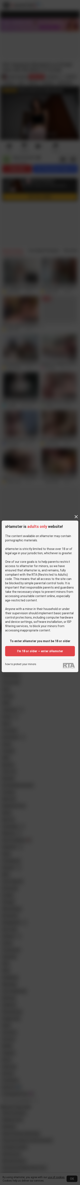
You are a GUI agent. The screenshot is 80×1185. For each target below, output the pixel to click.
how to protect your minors (20, 664)
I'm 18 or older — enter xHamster (40, 651)
